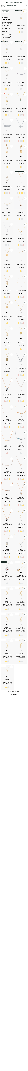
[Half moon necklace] (7, 202)
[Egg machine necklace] (20, 202)
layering (9, 29)
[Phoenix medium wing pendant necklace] (20, 541)
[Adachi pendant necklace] (7, 411)
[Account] (23, 6)
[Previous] (2, 2)
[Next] (26, 2)
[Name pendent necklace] (7, 358)
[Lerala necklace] (20, 384)
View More (14, 694)
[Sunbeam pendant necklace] (20, 254)
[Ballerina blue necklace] (20, 437)
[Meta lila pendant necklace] (20, 306)
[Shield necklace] (7, 332)
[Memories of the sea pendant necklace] (7, 306)
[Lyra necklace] (7, 463)
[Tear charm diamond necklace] (20, 280)
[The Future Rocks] (14, 6)
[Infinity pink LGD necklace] (20, 515)
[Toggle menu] (1, 6)
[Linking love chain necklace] (7, 124)
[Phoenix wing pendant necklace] (20, 228)
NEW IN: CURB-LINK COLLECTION (14, 2)
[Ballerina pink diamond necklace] (20, 72)
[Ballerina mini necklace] (7, 437)
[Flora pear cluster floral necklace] (20, 358)
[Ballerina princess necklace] (20, 411)
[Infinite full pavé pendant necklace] (7, 280)
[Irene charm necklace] (20, 332)
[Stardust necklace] (7, 150)
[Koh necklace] (20, 463)
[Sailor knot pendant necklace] (7, 541)
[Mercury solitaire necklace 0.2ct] (7, 515)
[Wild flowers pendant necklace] (7, 254)
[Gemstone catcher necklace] (7, 228)
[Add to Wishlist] (25, 11)
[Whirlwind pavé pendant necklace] (7, 176)
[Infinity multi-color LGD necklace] (20, 98)
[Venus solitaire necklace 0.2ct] (7, 384)
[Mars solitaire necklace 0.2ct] (20, 489)
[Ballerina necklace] (7, 489)
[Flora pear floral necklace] (20, 124)
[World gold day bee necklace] (20, 150)
